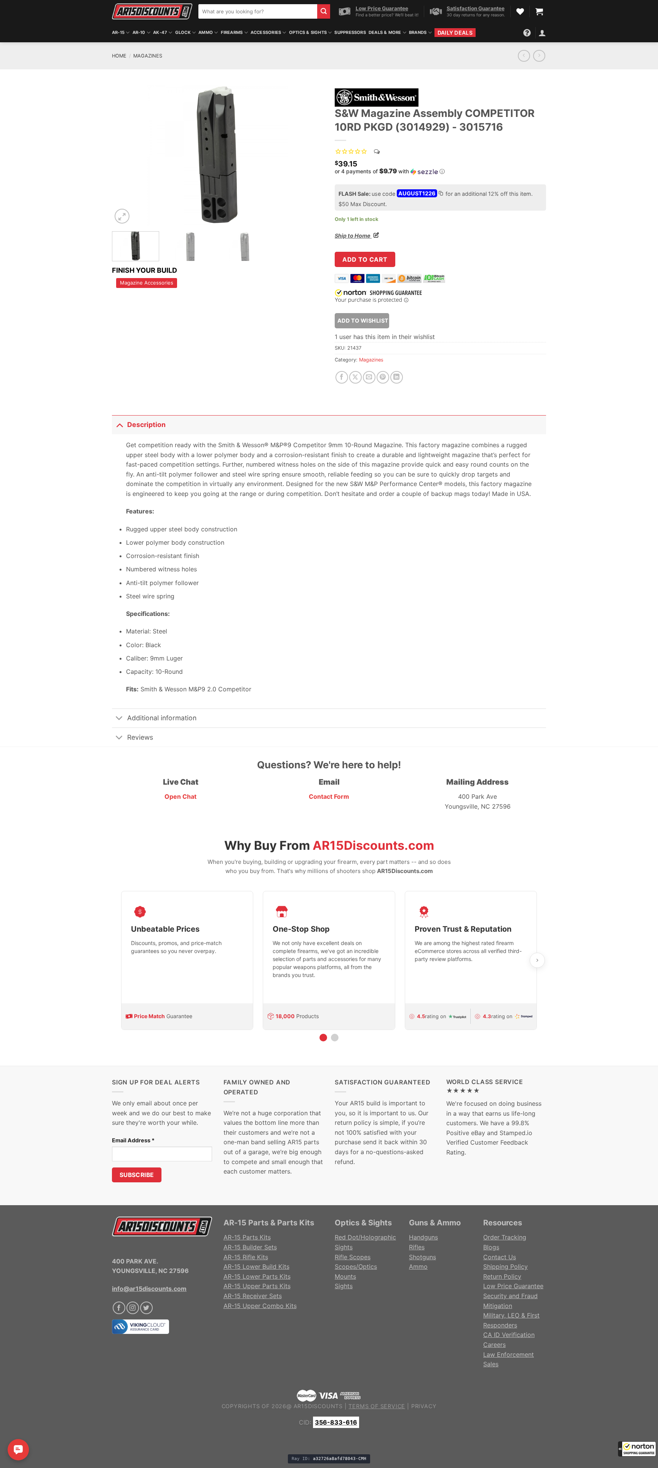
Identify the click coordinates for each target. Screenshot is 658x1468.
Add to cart (364, 259)
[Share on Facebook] (341, 377)
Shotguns (422, 1257)
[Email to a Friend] (369, 377)
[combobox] (257, 11)
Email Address (133, 1140)
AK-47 (160, 32)
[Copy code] (440, 194)
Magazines (147, 56)
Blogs (491, 1247)
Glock (183, 32)
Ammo (205, 32)
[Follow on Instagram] (132, 1308)
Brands (417, 32)
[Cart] (539, 11)
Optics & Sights (308, 32)
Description (146, 425)
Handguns (423, 1237)
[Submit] (323, 11)
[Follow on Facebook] (119, 1308)
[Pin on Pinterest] (383, 377)
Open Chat (180, 796)
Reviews (140, 737)
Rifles (417, 1247)
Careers (494, 1344)
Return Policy (502, 1276)
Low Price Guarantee (513, 1286)
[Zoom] (122, 216)
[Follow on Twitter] (146, 1308)
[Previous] (126, 155)
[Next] (309, 155)
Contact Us (499, 1257)
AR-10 (139, 32)
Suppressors (350, 32)
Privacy (424, 1406)
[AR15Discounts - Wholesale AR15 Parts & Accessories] (152, 11)
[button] (637, 1449)
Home (119, 56)
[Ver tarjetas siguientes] (537, 960)
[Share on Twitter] (355, 377)
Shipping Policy (505, 1266)
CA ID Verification (509, 1334)
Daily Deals (455, 32)
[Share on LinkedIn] (396, 377)
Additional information (161, 718)
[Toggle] (119, 424)
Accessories (266, 32)
